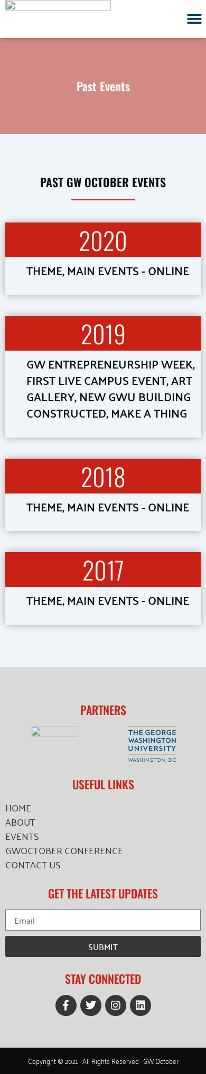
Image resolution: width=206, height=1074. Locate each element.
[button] (194, 19)
